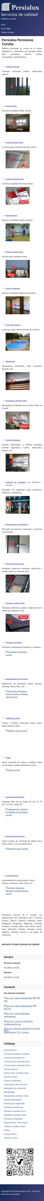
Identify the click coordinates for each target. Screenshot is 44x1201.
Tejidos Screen (7, 32)
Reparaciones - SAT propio (16, 1122)
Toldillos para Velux (13, 718)
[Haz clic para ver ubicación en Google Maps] (22, 1029)
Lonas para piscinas (13, 325)
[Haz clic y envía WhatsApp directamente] (22, 1015)
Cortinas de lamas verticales (16, 1054)
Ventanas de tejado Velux (15, 836)
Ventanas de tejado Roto (15, 797)
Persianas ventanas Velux (15, 1115)
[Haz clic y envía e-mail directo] (18, 1021)
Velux (23, 603)
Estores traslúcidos (12, 1080)
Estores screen (11, 106)
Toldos (7, 1130)
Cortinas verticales (13, 67)
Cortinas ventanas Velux (15, 179)
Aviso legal (6, 28)
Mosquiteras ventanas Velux (16, 1096)
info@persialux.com (12, 1024)
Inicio (3, 24)
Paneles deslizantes (12, 1099)
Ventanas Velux (10, 1138)
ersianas (10, 603)
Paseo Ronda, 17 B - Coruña (16, 1032)
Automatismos (10, 1050)
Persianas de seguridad (14, 1103)
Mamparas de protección (15, 1088)
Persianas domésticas (13, 1107)
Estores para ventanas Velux (16, 1073)
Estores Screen (10, 1077)
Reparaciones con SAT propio (17, 679)
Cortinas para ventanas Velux (17, 1065)
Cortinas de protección (14, 1058)
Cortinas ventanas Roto (14, 142)
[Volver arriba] (40, 1196)
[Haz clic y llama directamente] (18, 998)
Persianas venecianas (13, 1119)
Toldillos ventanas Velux (14, 1126)
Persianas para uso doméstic (16, 524)
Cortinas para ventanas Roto (16, 1061)
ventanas (17, 603)
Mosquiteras (9, 1092)
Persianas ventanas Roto (15, 1111)
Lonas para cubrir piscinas (15, 1084)
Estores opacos (11, 1069)
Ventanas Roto (10, 1134)
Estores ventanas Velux (14, 252)
